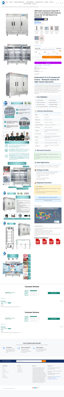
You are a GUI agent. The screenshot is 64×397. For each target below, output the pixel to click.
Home (3, 6)
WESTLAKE (39, 67)
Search (3, 367)
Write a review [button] (54, 293)
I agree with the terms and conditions (41, 60)
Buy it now (48, 63)
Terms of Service (5, 377)
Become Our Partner (5, 372)
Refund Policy (20, 369)
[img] (3, 301)
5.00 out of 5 (12, 292)
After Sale (4, 375)
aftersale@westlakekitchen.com (52, 379)
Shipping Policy (20, 370)
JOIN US (44, 361)
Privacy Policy (4, 376)
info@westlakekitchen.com (56, 376)
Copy (46, 19)
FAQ (3, 373)
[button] (36, 21)
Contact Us (4, 370)
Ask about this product (37, 45)
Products (3, 369)
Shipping (35, 24)
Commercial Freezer (43, 68)
